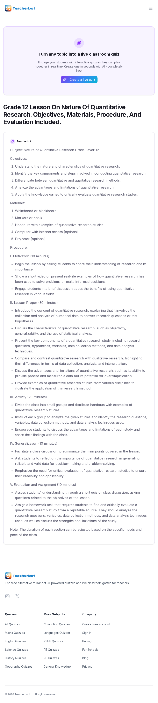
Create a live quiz (82, 79)
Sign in (86, 632)
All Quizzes (12, 624)
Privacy (87, 666)
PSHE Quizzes (53, 641)
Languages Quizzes (57, 632)
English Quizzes (15, 641)
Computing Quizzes (57, 624)
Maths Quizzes (15, 632)
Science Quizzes (16, 649)
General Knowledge (57, 666)
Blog (85, 658)
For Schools (90, 649)
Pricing (87, 641)
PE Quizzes (51, 658)
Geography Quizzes (18, 666)
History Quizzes (15, 658)
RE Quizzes (51, 649)
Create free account (96, 624)
